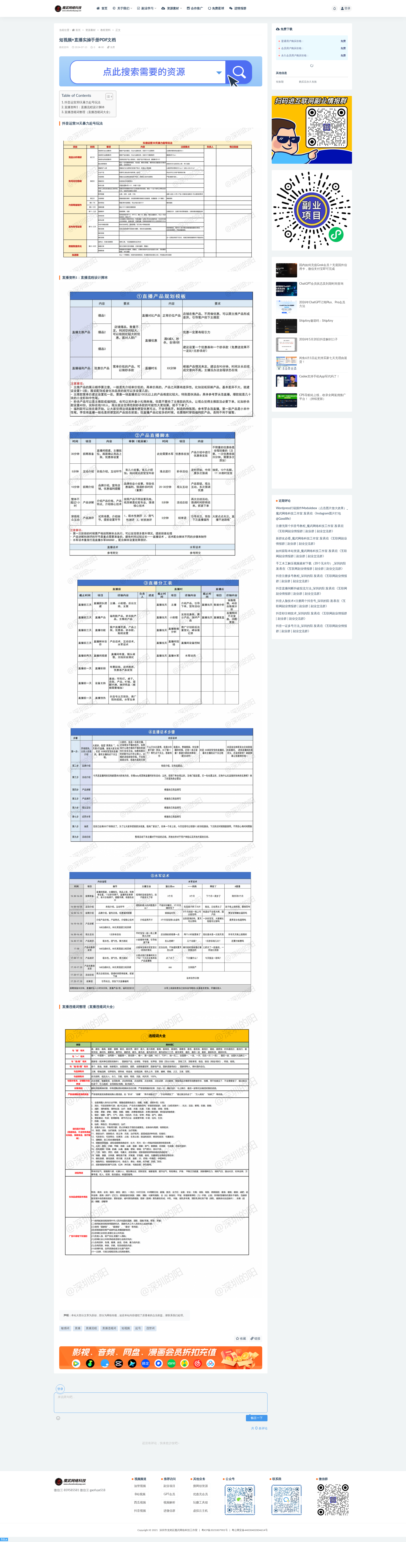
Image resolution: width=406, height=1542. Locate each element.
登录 (347, 8)
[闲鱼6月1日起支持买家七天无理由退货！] (286, 363)
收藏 (242, 1338)
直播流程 (91, 1328)
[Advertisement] (312, 481)
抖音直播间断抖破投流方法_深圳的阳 (300, 588)
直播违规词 (109, 1328)
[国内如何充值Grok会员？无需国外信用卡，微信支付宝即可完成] (286, 270)
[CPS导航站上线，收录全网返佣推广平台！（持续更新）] (286, 400)
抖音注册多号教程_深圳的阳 (294, 576)
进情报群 (240, 8)
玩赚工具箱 (200, 1502)
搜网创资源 (200, 1486)
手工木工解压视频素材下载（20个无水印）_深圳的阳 (311, 563)
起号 (138, 1328)
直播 (77, 1328)
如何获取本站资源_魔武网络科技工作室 (302, 551)
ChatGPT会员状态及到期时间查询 (321, 283)
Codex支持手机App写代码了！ (319, 376)
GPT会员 (169, 1494)
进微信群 (169, 1510)
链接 (257, 1338)
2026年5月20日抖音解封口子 (318, 339)
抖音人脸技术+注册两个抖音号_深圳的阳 (302, 601)
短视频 (126, 1328)
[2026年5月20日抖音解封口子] (286, 345)
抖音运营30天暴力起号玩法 (82, 102)
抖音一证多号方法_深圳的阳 (294, 626)
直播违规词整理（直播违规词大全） (88, 112)
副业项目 (169, 1486)
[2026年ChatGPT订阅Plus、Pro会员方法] (286, 308)
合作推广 (197, 8)
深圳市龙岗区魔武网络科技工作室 (178, 1530)
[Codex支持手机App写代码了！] (286, 381)
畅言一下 (257, 1418)
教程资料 (105, 30)
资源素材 (90, 30)
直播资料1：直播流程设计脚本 (84, 107)
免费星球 (218, 8)
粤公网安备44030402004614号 (250, 1530)
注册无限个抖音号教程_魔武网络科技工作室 (304, 526)
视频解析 (169, 1502)
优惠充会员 (200, 1494)
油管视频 (140, 1486)
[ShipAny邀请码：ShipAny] (286, 326)
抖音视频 (140, 1510)
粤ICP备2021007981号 (215, 1530)
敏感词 (65, 1328)
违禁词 (150, 1328)
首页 (104, 8)
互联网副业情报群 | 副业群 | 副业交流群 (305, 531)
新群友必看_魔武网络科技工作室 (297, 538)
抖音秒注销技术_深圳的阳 (293, 613)
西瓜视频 (140, 1502)
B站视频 (140, 1494)
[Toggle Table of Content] (107, 96)
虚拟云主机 (200, 1510)
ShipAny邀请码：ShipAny (316, 320)
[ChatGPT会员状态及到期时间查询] (286, 289)
